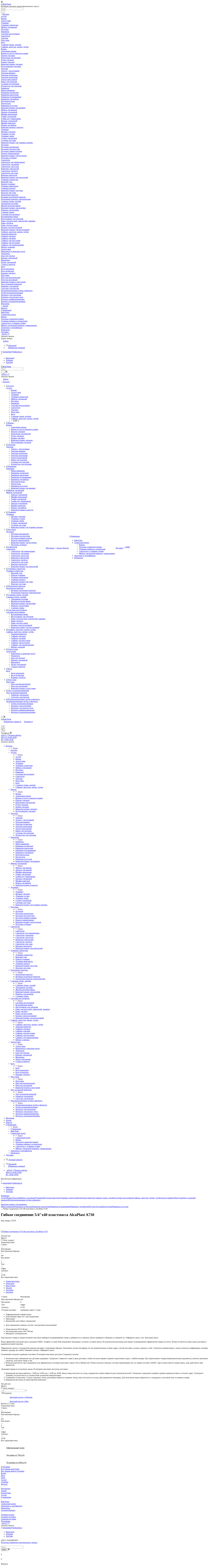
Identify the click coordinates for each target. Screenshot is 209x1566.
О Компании (16, 1129)
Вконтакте (10, 358)
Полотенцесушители (24, 974)
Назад (15, 748)
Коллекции (5, 1489)
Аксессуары (20, 1046)
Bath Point (5, 1502)
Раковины (19, 842)
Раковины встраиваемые (60, 1207)
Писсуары (19, 1081)
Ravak (3, 1473)
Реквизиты (5, 1508)
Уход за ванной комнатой (25, 1094)
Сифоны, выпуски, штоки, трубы (29, 1024)
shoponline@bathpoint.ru (12, 352)
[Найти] (3, 11)
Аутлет (18, 757)
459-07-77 (6, 334)
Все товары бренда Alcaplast (12, 1471)
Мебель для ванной (23, 868)
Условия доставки (8, 1517)
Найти (4, 1550)
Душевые (19, 892)
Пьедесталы (107, 1207)
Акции (4, 1491)
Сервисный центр (22, 1138)
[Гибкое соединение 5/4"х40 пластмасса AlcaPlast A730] (24, 1231)
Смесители (20, 931)
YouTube (9, 362)
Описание (10, 1283)
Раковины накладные (41, 1207)
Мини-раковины (8, 1207)
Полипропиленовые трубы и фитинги (31, 1105)
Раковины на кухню (120, 1207)
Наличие (9, 1292)
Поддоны (19, 911)
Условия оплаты (7, 1515)
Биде (17, 1068)
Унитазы (19, 818)
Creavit (4, 1480)
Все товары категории (10, 1469)
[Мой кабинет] (2, 724)
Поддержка (5, 1521)
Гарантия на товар (8, 1519)
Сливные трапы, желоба (25, 985)
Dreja (3, 1478)
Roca (3, 1475)
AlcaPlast (4, 1482)
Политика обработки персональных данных (19, 1542)
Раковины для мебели (79, 1207)
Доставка (9, 1290)
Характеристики (12, 1281)
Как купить (10, 1286)
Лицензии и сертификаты (11, 1506)
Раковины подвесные (23, 1207)
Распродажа (6, 1493)
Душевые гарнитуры (24, 955)
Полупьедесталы (95, 1207)
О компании (6, 1497)
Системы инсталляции (24, 1003)
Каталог (14, 750)
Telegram (9, 360)
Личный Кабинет (8, 1510)
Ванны (18, 794)
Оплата (9, 1288)
